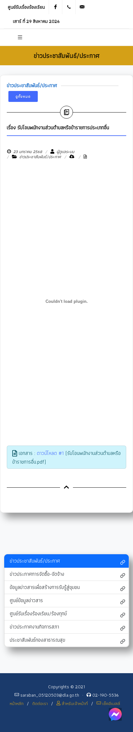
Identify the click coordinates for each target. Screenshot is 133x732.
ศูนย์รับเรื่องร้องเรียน (26, 7)
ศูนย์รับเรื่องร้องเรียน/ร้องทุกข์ (38, 614)
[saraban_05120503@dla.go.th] (82, 7)
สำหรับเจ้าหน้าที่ (74, 703)
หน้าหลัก (17, 703)
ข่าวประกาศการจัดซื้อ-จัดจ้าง (37, 574)
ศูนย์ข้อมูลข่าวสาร (26, 600)
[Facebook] (55, 7)
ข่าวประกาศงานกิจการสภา (34, 627)
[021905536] (68, 7)
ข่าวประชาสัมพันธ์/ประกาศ (35, 561)
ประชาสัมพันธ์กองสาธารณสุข (37, 640)
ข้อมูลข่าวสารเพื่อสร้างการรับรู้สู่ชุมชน (45, 587)
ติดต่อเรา (40, 703)
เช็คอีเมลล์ (110, 703)
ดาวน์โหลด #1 (50, 453)
